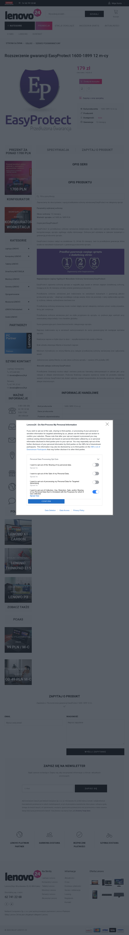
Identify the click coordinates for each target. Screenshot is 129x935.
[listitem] (64, 459)
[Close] (108, 425)
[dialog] (64, 467)
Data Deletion (50, 510)
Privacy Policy (78, 510)
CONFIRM (46, 501)
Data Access (64, 510)
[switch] (95, 464)
